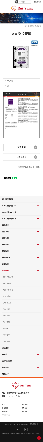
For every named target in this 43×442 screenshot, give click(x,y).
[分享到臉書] (21, 429)
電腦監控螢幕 (8, 290)
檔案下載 (25, 411)
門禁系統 (5, 232)
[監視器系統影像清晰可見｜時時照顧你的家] (21, 18)
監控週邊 (5, 270)
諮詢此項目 (21, 157)
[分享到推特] (17, 429)
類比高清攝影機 (7, 199)
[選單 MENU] (3, 8)
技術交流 (5, 411)
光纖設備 (5, 264)
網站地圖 (7, 415)
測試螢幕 (6, 309)
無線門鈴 (6, 316)
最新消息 (5, 408)
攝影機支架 (7, 303)
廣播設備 (5, 244)
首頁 (25, 26)
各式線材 (5, 348)
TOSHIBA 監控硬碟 (28, 167)
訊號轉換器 (7, 296)
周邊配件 (5, 374)
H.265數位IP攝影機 (9, 219)
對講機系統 (6, 257)
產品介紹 (25, 408)
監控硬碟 (6, 322)
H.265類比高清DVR (9, 206)
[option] (21, 56)
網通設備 (5, 367)
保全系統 (5, 238)
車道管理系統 (7, 361)
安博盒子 (6, 335)
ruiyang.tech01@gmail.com (17, 396)
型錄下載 (21, 147)
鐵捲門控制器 (8, 277)
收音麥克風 (7, 283)
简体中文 (38, 2)
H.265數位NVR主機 (9, 212)
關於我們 (25, 404)
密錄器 (5, 328)
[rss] (26, 429)
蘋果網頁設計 (34, 424)
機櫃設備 (5, 251)
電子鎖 (4, 354)
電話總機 (5, 225)
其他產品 (6, 341)
